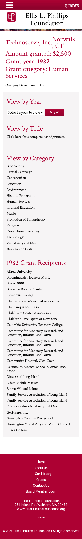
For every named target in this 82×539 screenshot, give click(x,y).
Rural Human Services (23, 231)
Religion (13, 225)
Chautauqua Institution (24, 307)
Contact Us (41, 486)
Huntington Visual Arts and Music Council (38, 424)
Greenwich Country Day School (30, 418)
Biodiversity (15, 166)
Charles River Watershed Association (34, 301)
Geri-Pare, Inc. (17, 413)
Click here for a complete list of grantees (36, 136)
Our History (43, 474)
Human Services (18, 202)
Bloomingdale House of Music (28, 277)
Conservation (16, 178)
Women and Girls (19, 249)
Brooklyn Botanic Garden (25, 289)
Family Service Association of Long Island (37, 395)
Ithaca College (17, 430)
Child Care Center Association (29, 313)
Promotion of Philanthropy (26, 219)
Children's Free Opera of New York (32, 319)
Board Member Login (41, 491)
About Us (41, 468)
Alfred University (19, 272)
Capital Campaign (20, 172)
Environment (16, 190)
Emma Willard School (22, 389)
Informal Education (21, 207)
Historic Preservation (22, 196)
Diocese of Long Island (23, 377)
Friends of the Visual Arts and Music (33, 406)
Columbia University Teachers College (35, 325)
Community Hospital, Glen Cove (30, 361)
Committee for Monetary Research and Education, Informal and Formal (35, 333)
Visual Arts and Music (23, 243)
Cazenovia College (20, 295)
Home (41, 462)
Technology (15, 237)
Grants (41, 480)
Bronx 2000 (15, 283)
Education (14, 184)
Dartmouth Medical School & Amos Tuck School (36, 369)
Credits (41, 517)
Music (11, 214)
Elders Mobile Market (22, 383)
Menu (9, 5)
